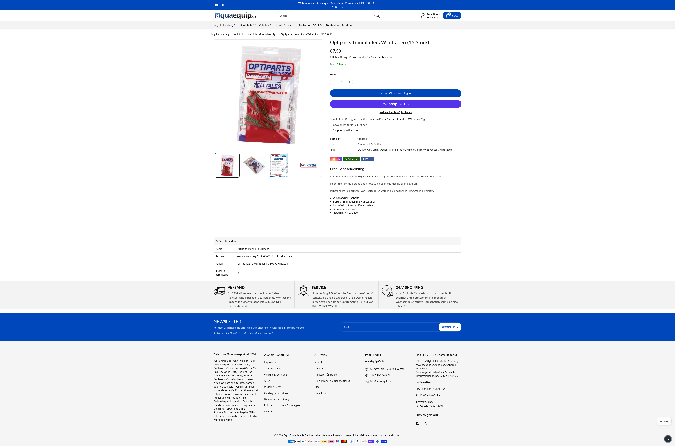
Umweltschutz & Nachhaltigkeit (332, 380)
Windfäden (445, 149)
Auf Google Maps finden (429, 405)
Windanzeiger (414, 149)
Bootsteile (246, 25)
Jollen (238, 368)
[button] (374, 15)
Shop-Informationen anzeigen (349, 130)
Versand (353, 57)
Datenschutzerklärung (276, 399)
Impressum (270, 362)
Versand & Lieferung (275, 374)
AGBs (267, 380)
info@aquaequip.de (381, 381)
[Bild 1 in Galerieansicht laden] (227, 165)
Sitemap (268, 411)
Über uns (319, 368)
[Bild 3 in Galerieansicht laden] (278, 165)
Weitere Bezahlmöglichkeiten (396, 112)
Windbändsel (430, 149)
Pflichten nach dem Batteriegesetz (283, 405)
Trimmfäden (398, 149)
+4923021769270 (380, 375)
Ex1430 (361, 149)
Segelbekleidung (223, 25)
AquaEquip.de (291, 435)
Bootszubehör (221, 368)
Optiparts (385, 149)
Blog (316, 386)
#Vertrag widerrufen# (276, 393)
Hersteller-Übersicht (325, 374)
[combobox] (330, 15)
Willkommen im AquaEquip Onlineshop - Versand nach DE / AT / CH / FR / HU (337, 5)
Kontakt (318, 362)
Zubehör (264, 25)
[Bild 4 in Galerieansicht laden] (309, 165)
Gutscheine (320, 393)
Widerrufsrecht (272, 386)
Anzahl (334, 74)
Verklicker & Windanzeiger (262, 34)
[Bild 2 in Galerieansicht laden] (254, 165)
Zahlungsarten (272, 368)
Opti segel (372, 149)
